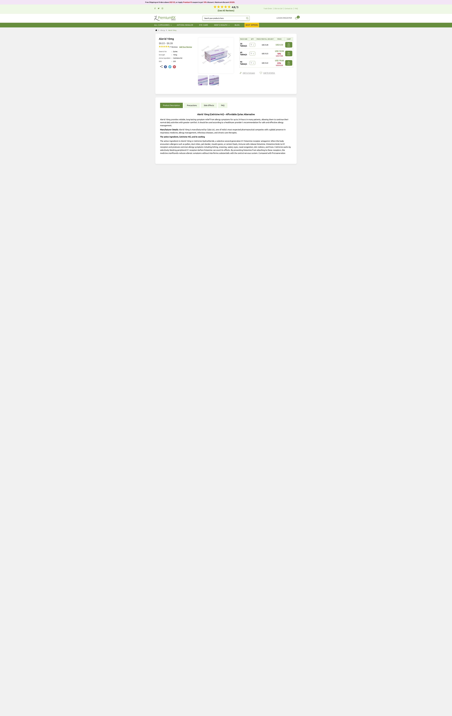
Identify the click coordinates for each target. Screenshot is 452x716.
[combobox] (226, 18)
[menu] (226, 25)
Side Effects (209, 105)
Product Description (171, 105)
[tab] (171, 105)
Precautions (192, 105)
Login (279, 18)
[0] (296, 18)
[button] (203, 80)
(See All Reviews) (226, 10)
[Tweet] (169, 67)
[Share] (161, 66)
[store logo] (165, 18)
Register (287, 18)
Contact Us (288, 8)
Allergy (162, 30)
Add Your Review (185, 47)
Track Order (268, 8)
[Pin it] (174, 67)
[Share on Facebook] (165, 67)
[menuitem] (185, 25)
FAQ (296, 8)
